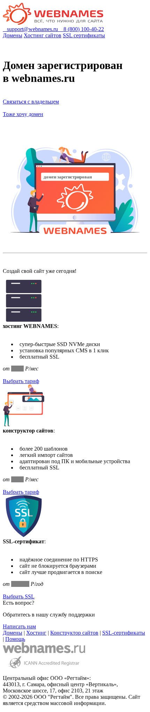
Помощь (15, 639)
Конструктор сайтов (74, 633)
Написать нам (19, 626)
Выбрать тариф (21, 381)
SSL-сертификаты (123, 633)
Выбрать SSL (19, 596)
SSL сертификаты (84, 35)
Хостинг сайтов (42, 35)
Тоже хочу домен (23, 114)
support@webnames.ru (31, 29)
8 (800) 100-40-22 (81, 29)
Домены (12, 35)
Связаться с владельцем (31, 102)
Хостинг (36, 633)
